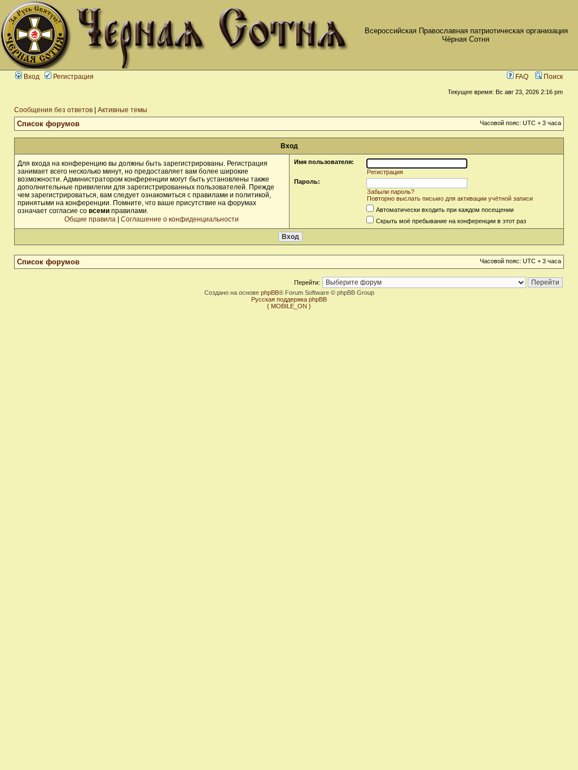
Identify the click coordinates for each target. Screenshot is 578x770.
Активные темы (122, 110)
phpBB (270, 292)
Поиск (552, 77)
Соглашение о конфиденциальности (180, 219)
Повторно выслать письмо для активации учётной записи (450, 198)
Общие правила (90, 219)
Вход (31, 77)
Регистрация (72, 77)
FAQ (521, 77)
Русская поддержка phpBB (289, 299)
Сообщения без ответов (53, 110)
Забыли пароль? (390, 191)
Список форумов (48, 124)
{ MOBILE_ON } (289, 306)
